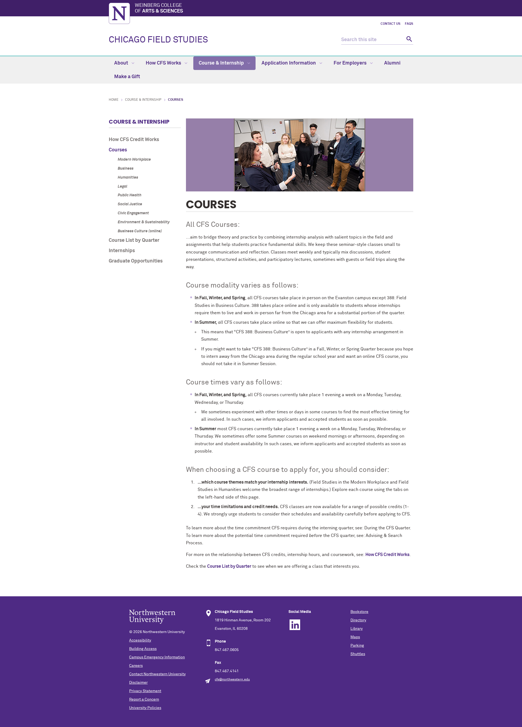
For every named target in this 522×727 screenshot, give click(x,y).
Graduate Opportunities (136, 261)
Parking (357, 645)
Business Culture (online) (140, 231)
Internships (122, 250)
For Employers (351, 63)
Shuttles (357, 654)
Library (356, 629)
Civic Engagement (133, 213)
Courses (118, 150)
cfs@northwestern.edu (232, 679)
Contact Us (390, 24)
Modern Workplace (134, 159)
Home (114, 100)
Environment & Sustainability (144, 222)
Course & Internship (222, 63)
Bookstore (359, 612)
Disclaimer (138, 683)
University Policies (145, 708)
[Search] (408, 40)
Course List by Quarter (134, 240)
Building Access (143, 649)
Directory (358, 620)
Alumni (392, 63)
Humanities (128, 177)
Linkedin (295, 624)
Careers (136, 666)
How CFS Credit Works (134, 139)
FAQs (409, 24)
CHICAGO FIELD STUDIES (158, 40)
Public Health (129, 195)
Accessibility (140, 640)
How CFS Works (164, 63)
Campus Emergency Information (157, 657)
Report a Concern (144, 699)
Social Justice (130, 204)
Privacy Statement (145, 691)
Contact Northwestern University (157, 674)
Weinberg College (159, 8)
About (121, 63)
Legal (122, 186)
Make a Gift (127, 76)
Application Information (289, 63)
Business (125, 168)
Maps (355, 637)
